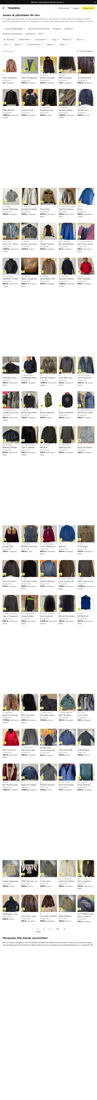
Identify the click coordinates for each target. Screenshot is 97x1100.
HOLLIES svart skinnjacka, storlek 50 (85, 110)
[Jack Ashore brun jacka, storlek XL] (86, 65)
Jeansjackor (30, 34)
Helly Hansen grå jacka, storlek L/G (28, 750)
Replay (27, 276)
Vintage (8, 544)
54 (22, 712)
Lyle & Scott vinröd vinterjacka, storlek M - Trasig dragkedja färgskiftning (85, 244)
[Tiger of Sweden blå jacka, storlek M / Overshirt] (11, 603)
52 (3, 75)
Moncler (27, 241)
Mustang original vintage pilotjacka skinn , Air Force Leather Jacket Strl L (67, 110)
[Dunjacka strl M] (29, 97)
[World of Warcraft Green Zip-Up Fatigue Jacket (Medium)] (48, 399)
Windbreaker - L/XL (10, 914)
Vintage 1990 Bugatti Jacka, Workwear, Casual (10, 209)
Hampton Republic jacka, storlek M (47, 785)
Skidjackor (57, 29)
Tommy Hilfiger (48, 544)
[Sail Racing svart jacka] (48, 97)
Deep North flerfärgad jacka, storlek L (46, 209)
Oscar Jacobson (67, 579)
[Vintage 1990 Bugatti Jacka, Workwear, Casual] (11, 196)
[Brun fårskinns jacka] (11, 772)
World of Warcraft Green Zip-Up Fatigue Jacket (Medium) (47, 413)
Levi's (83, 712)
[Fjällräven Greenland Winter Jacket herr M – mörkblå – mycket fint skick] (67, 266)
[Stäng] (95, 2)
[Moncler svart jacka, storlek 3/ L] (29, 231)
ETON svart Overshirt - (29, 581)
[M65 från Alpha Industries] (67, 702)
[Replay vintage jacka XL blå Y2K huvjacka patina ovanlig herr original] (29, 266)
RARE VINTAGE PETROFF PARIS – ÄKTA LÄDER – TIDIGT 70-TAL (9, 110)
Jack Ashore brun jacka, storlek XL (84, 78)
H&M (63, 75)
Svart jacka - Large (28, 916)
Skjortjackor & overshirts (39, 29)
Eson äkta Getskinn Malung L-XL (47, 378)
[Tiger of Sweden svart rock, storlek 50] (29, 434)
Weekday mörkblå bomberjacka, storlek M (10, 447)
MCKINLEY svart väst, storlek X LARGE (29, 546)
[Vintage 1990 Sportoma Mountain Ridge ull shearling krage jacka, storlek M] (11, 533)
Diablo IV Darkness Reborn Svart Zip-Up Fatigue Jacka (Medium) (67, 413)
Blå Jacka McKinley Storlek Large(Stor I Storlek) (66, 244)
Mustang (64, 107)
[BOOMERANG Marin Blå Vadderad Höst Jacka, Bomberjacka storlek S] (29, 365)
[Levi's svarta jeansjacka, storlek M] (86, 702)
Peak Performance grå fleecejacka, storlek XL (66, 209)
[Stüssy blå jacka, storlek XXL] (86, 772)
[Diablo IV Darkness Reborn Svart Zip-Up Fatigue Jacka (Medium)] (67, 399)
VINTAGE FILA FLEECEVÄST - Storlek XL (83, 616)
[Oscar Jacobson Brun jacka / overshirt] (67, 568)
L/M (3, 241)
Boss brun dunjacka (10, 715)
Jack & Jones (85, 375)
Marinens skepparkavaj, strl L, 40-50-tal (66, 546)
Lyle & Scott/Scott (87, 241)
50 (78, 107)
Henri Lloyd (66, 782)
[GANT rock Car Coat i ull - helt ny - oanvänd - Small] (86, 568)
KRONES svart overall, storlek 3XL (47, 749)
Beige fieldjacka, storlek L (65, 916)
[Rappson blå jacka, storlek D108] (48, 568)
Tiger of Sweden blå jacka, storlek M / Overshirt (10, 616)
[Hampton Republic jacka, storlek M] (48, 772)
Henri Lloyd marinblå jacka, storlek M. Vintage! (67, 785)
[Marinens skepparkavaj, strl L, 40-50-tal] (67, 533)
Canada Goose (10, 410)
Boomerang (28, 375)
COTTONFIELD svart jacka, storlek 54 (85, 915)
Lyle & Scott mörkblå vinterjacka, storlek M (85, 413)
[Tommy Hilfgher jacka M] (48, 533)
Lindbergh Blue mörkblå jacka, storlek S (86, 750)
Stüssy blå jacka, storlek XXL (84, 785)
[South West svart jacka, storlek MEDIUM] (67, 365)
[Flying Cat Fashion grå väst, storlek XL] (86, 434)
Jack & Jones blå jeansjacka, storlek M (85, 378)
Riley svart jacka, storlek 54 (27, 715)
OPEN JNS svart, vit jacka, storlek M (29, 881)
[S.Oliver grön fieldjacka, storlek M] (48, 868)
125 (57, 929)
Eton (81, 544)
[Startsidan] (13, 8)
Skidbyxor (69, 29)
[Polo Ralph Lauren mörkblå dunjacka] (48, 702)
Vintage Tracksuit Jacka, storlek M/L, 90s (47, 244)
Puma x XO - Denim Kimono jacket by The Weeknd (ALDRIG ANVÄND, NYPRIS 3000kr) (10, 244)
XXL (78, 782)
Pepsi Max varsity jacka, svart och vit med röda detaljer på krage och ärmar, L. (10, 378)
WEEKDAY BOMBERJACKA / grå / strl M (48, 447)
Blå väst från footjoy (67, 616)
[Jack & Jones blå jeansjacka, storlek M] (86, 365)
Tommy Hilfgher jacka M (48, 546)
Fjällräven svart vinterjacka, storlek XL (66, 447)
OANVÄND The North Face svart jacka (10, 279)
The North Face (7, 276)
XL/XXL (42, 579)
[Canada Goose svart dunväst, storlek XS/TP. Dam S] (11, 399)
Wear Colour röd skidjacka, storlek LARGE (9, 750)
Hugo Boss (9, 712)
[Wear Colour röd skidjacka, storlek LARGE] (11, 737)
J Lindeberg (66, 879)
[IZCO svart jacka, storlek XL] (11, 568)
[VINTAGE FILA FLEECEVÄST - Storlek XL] (86, 603)
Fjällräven (65, 276)
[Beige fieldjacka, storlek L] (67, 903)
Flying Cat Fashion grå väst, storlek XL (85, 447)
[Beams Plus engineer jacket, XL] (29, 772)
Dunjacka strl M (27, 110)
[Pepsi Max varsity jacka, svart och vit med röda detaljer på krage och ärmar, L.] (11, 365)
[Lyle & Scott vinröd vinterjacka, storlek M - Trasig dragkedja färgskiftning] (86, 231)
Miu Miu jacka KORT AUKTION (29, 413)
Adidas (45, 75)
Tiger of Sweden (30, 445)
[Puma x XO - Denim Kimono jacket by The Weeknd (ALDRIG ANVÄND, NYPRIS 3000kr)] (11, 231)
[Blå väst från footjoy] (67, 603)
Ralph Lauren (47, 712)
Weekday (9, 445)
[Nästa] (63, 929)
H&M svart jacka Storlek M (65, 78)
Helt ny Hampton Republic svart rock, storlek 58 (85, 881)
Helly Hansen (28, 747)
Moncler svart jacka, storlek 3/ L (29, 244)
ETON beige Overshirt (82, 546)
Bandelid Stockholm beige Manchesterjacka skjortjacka (29, 209)
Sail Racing (46, 107)
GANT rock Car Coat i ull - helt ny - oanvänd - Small (86, 581)
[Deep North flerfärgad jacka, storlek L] (48, 196)
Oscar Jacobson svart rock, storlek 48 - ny (48, 616)
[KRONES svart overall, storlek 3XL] (48, 737)
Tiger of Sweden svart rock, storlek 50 (29, 447)
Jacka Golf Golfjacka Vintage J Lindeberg (67, 881)
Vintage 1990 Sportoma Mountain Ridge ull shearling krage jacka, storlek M (10, 546)
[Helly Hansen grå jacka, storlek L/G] (29, 737)
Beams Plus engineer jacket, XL (29, 785)
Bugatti (8, 206)
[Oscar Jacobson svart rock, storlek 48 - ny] (48, 603)
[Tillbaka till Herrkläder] (3, 29)
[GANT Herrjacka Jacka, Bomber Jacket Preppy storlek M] (86, 266)
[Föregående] (33, 929)
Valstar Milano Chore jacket (48, 279)
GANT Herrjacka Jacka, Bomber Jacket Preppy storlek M (83, 279)
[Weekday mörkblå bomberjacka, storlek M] (11, 434)
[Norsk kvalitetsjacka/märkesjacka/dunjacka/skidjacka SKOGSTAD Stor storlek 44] (86, 196)
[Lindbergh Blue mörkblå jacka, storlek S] (86, 737)
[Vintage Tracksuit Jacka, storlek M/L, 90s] (48, 231)
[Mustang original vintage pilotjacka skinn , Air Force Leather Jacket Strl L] (67, 97)
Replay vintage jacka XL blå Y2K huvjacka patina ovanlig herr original (29, 279)
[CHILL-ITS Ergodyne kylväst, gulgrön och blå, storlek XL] (29, 65)
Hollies (83, 107)
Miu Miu (26, 410)
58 (78, 879)
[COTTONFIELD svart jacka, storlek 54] (86, 903)
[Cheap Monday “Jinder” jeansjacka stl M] (29, 603)
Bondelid (27, 206)
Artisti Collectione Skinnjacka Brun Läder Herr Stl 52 (9, 78)
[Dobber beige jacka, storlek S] (11, 868)
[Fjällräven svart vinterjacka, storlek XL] (67, 434)
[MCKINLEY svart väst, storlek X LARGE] (29, 533)
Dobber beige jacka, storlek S (10, 881)
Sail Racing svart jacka (46, 110)
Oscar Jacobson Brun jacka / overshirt (67, 581)
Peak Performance (68, 206)
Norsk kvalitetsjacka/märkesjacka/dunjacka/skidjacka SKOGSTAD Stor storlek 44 (86, 209)
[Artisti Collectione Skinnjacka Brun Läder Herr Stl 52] (11, 65)
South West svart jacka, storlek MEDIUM (65, 378)
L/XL (60, 241)
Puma (9, 241)
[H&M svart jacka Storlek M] (67, 65)
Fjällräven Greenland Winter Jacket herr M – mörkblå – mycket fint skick (67, 279)
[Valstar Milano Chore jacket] (48, 266)
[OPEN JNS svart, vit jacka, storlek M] (29, 868)
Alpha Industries (67, 712)
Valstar (46, 276)
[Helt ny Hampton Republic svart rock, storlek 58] (86, 868)
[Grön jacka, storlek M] (48, 903)
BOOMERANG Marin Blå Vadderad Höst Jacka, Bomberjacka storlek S (29, 378)
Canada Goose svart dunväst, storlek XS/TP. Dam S (10, 413)
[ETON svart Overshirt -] (29, 568)
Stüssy (84, 782)
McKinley (67, 241)
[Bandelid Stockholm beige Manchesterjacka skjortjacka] (29, 196)
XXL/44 (80, 206)
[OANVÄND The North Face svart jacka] (11, 266)
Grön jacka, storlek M (48, 916)
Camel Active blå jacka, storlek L (65, 750)
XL (78, 75)
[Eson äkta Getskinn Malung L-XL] (48, 365)
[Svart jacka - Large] (29, 903)
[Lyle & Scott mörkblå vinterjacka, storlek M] (86, 399)
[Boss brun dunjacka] (11, 702)
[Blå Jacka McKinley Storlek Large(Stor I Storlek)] (67, 231)
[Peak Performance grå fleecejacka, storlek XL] (67, 196)
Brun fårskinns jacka (10, 785)
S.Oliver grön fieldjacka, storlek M (48, 881)
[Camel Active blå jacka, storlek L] (67, 737)
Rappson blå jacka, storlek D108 (47, 581)
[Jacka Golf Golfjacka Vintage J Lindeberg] (67, 868)
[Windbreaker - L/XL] (11, 903)
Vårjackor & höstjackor (12, 34)
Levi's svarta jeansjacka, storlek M (85, 715)
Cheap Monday (29, 613)
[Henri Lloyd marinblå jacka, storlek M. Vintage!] (67, 772)
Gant (82, 276)
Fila (82, 613)
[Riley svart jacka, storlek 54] (29, 702)
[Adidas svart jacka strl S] (48, 65)
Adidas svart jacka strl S (47, 78)
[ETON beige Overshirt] (86, 533)
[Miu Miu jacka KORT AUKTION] (29, 399)
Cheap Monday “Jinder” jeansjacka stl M (28, 616)
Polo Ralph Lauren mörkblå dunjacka (47, 715)
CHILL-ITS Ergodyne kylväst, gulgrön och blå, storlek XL (29, 78)
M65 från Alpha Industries (65, 715)
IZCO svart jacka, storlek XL (9, 581)
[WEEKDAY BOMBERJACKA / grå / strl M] (48, 434)
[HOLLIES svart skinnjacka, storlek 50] (86, 97)
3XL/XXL (5, 782)
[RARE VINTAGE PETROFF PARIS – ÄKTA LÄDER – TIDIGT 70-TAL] (11, 97)
